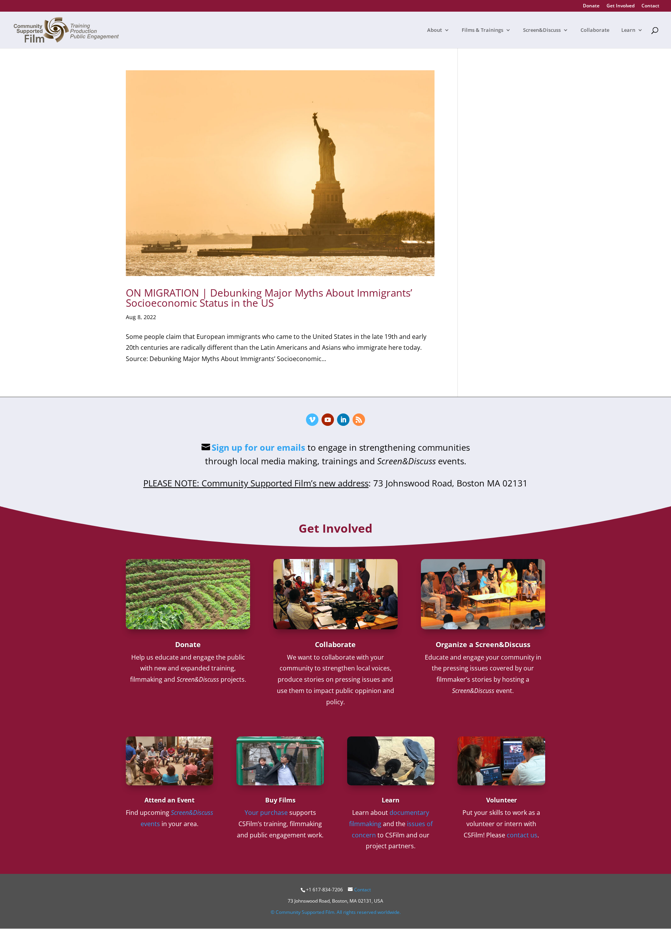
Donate (591, 6)
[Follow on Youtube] (328, 419)
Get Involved (620, 6)
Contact (650, 6)
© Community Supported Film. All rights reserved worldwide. (336, 912)
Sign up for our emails (258, 447)
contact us (522, 835)
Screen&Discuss (542, 30)
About (434, 30)
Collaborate (595, 30)
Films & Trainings (482, 30)
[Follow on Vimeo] (312, 419)
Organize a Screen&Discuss (483, 644)
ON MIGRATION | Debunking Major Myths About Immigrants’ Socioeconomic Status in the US (269, 298)
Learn (628, 30)
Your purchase (266, 812)
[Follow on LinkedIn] (343, 419)
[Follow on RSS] (359, 419)
